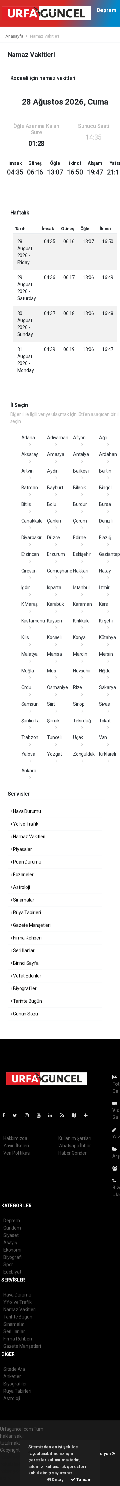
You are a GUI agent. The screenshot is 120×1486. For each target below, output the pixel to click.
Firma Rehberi (26, 937)
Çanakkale (32, 521)
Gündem (12, 1228)
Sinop (79, 704)
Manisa (54, 654)
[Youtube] (41, 1115)
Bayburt (55, 487)
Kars (103, 604)
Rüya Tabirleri (26, 912)
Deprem (106, 10)
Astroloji (21, 887)
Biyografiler (24, 988)
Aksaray (29, 454)
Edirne (79, 537)
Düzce (53, 537)
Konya (79, 637)
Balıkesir (81, 471)
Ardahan (108, 454)
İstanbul (81, 587)
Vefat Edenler (26, 975)
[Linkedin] (53, 1115)
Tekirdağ (82, 720)
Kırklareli (107, 754)
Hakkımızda (15, 1138)
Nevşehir (82, 670)
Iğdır (25, 587)
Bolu (51, 504)
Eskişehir (82, 554)
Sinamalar (23, 900)
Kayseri (54, 620)
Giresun (29, 570)
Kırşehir (106, 620)
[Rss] (64, 1115)
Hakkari (80, 570)
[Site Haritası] (77, 1115)
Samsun (30, 704)
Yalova (28, 754)
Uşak (78, 737)
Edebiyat (12, 1272)
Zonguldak (84, 754)
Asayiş (10, 1242)
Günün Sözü (25, 1013)
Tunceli (54, 737)
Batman (29, 487)
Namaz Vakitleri (28, 836)
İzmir (104, 587)
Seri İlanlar (23, 950)
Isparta (54, 587)
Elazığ (105, 537)
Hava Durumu (26, 811)
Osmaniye (57, 687)
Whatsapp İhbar (74, 1145)
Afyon (79, 437)
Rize (77, 687)
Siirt (51, 704)
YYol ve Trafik (17, 1302)
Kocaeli (54, 637)
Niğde (105, 670)
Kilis (25, 637)
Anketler (12, 1376)
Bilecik (79, 487)
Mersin (106, 654)
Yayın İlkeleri (16, 1145)
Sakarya (107, 687)
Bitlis (26, 504)
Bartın (105, 471)
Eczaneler (22, 874)
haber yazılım (14, 1471)
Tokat (105, 720)
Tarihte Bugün (27, 1001)
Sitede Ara (14, 1369)
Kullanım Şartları (74, 1138)
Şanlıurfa (30, 720)
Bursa (105, 504)
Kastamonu (33, 620)
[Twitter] (17, 1115)
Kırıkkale (81, 620)
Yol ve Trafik (25, 824)
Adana (28, 437)
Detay (57, 1479)
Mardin (80, 654)
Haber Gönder (72, 1153)
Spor (8, 1264)
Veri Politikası (16, 1153)
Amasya (55, 454)
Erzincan (30, 554)
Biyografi (12, 1257)
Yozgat (54, 754)
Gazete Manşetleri (31, 925)
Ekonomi (12, 1250)
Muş (51, 670)
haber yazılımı (14, 1457)
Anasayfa (14, 36)
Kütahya (107, 637)
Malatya (29, 654)
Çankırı (54, 521)
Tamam (83, 1479)
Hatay (105, 570)
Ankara (28, 770)
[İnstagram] (29, 1115)
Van (103, 737)
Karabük (55, 604)
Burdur (80, 504)
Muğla (27, 670)
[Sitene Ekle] (88, 1115)
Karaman (82, 604)
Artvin (27, 471)
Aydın (53, 471)
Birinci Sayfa (25, 963)
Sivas (104, 704)
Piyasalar (22, 849)
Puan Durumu (26, 862)
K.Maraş (29, 604)
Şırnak (53, 720)
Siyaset (11, 1235)
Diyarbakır (31, 537)
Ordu (26, 687)
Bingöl (105, 487)
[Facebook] (6, 1115)
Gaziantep (109, 554)
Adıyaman (57, 437)
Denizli (106, 521)
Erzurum (56, 554)
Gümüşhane (59, 570)
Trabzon (30, 737)
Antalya (81, 454)
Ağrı (103, 437)
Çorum (80, 521)
